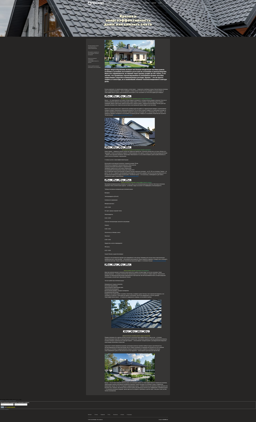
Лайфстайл (146, 3)
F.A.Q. (109, 414)
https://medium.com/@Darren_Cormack (122, 115)
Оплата (122, 414)
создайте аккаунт (11, 407)
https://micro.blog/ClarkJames (131, 176)
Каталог (108, 3)
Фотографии (117, 3)
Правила (103, 414)
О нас (160, 3)
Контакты (115, 414)
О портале (129, 414)
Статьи (96, 414)
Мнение (154, 3)
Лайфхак (125, 3)
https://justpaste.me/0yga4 (159, 260)
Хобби (139, 3)
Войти (2, 407)
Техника (132, 3)
